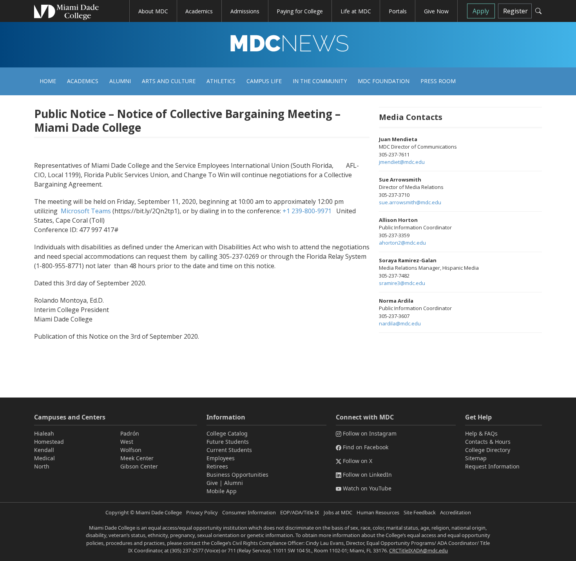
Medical (44, 458)
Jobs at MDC (338, 512)
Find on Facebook (365, 447)
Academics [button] (199, 11)
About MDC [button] (153, 11)
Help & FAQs (481, 433)
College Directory (487, 450)
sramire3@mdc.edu (402, 283)
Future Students (227, 441)
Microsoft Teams (86, 211)
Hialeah (44, 433)
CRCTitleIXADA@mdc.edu (418, 550)
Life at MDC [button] (356, 11)
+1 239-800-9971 (307, 211)
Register (515, 11)
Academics (82, 81)
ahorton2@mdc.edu (402, 242)
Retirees (217, 466)
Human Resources (378, 512)
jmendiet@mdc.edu (402, 161)
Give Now (436, 11)
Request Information (492, 466)
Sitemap (476, 458)
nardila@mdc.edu (400, 323)
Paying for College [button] (300, 11)
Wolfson (130, 450)
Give (212, 483)
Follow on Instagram (370, 433)
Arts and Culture (169, 81)
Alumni (120, 81)
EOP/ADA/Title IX (299, 512)
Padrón (129, 433)
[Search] (538, 11)
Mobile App (221, 491)
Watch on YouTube (367, 488)
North (41, 466)
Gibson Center (139, 466)
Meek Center (137, 458)
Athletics (220, 81)
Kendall (44, 450)
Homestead (49, 441)
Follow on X (357, 461)
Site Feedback (420, 512)
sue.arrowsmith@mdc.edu (410, 202)
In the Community (320, 81)
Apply (481, 11)
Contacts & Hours (488, 441)
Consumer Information (249, 512)
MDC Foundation (383, 81)
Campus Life (264, 81)
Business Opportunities (237, 474)
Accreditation (455, 512)
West (126, 441)
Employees (220, 458)
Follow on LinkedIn (367, 474)
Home (48, 81)
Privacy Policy (202, 512)
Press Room (438, 81)
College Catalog (227, 433)
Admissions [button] (244, 11)
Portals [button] (398, 11)
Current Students (229, 450)
